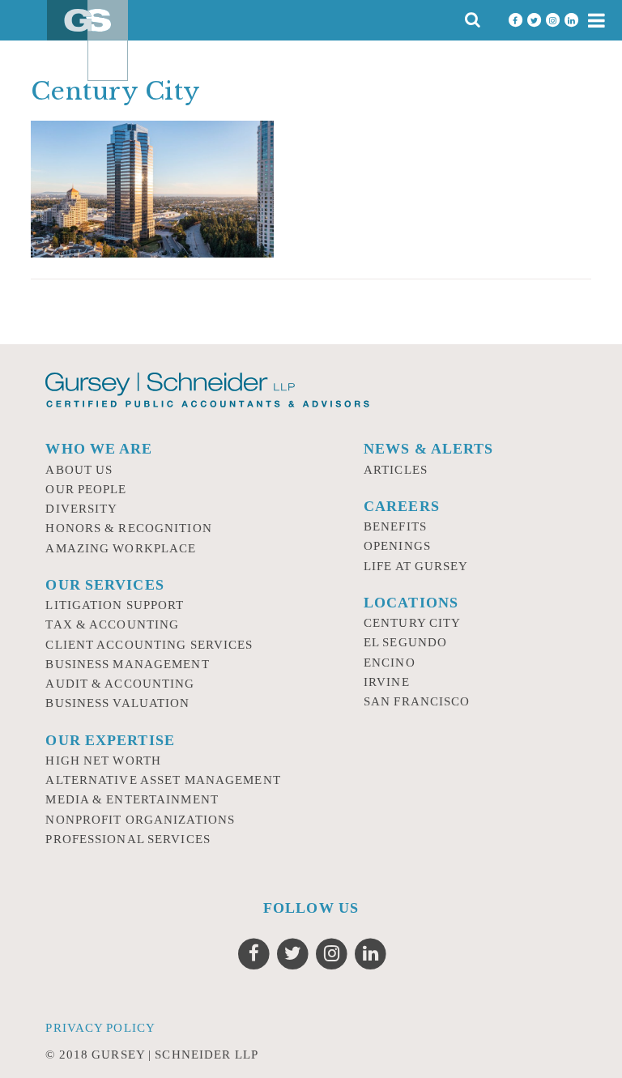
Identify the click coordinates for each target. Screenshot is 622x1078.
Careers (402, 506)
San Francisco (417, 701)
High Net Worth (103, 760)
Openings (397, 545)
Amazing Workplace (120, 548)
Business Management (127, 664)
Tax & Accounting (112, 624)
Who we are (98, 449)
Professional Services (128, 839)
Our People (85, 489)
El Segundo (405, 642)
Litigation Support (114, 605)
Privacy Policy (100, 1027)
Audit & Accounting (119, 683)
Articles (396, 469)
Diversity (81, 508)
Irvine (387, 681)
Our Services (104, 585)
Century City (412, 622)
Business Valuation (117, 703)
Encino (389, 662)
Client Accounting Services (149, 644)
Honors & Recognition (128, 528)
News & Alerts (429, 449)
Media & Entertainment (132, 799)
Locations (411, 602)
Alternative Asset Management (162, 779)
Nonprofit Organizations (140, 819)
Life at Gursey (416, 566)
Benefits (395, 526)
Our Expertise (110, 740)
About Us (79, 469)
